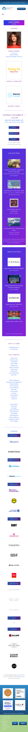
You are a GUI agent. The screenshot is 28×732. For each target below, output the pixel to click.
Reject (23, 723)
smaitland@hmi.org (19, 676)
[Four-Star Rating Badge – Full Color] (8, 700)
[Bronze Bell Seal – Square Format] (8, 688)
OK (15, 723)
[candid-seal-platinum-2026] (20, 688)
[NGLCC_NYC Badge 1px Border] (20, 700)
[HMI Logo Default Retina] (7, 7)
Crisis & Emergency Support (18, 2)
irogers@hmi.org (16, 242)
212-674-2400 (6, 2)
